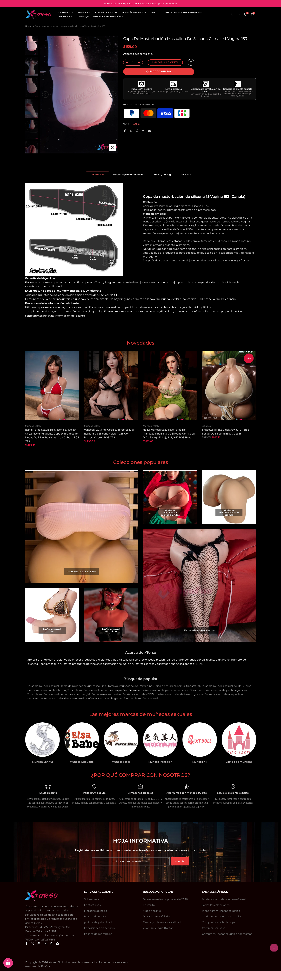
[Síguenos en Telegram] (57, 944)
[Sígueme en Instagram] (38, 944)
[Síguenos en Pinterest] (51, 944)
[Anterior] (45, 94)
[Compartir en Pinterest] (137, 130)
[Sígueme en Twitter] (32, 944)
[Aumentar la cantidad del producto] (140, 62)
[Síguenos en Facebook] (26, 944)
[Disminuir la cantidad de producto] (125, 62)
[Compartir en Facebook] (124, 130)
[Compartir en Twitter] (130, 130)
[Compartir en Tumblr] (143, 130)
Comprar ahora (158, 71)
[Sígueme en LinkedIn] (45, 944)
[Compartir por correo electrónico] (149, 130)
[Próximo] (112, 94)
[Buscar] (233, 14)
